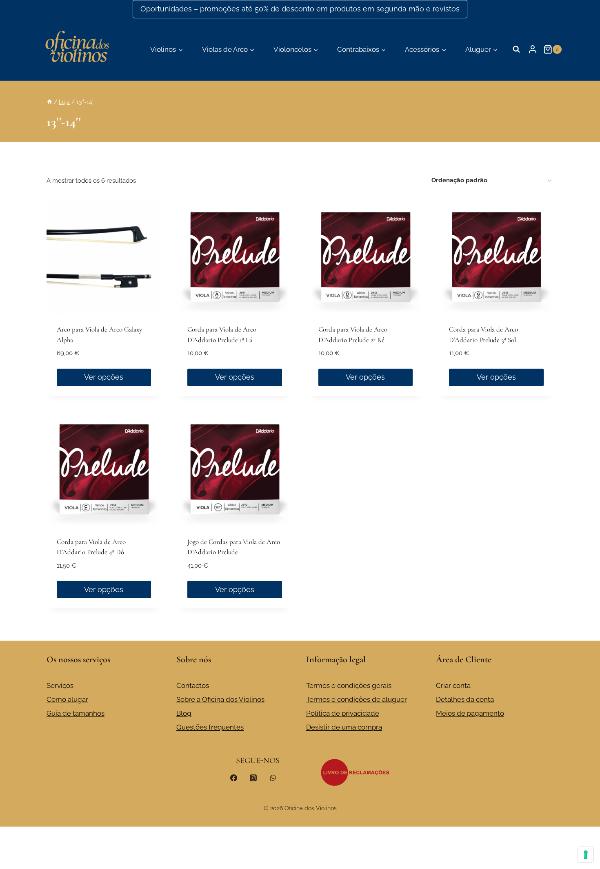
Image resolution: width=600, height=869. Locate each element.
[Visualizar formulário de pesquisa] (516, 49)
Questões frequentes (210, 727)
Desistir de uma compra (344, 727)
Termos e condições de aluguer (356, 699)
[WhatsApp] (273, 778)
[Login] (533, 49)
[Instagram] (253, 778)
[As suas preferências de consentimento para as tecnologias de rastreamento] (585, 854)
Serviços (60, 685)
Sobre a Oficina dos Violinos (220, 699)
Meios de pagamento (470, 713)
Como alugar (67, 699)
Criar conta (453, 685)
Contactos (192, 685)
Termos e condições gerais (348, 685)
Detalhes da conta (465, 699)
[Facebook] (234, 778)
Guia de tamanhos (75, 713)
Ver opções (103, 377)
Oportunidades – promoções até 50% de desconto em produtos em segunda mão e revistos (300, 8)
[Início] (49, 101)
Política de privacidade (342, 713)
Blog (183, 713)
